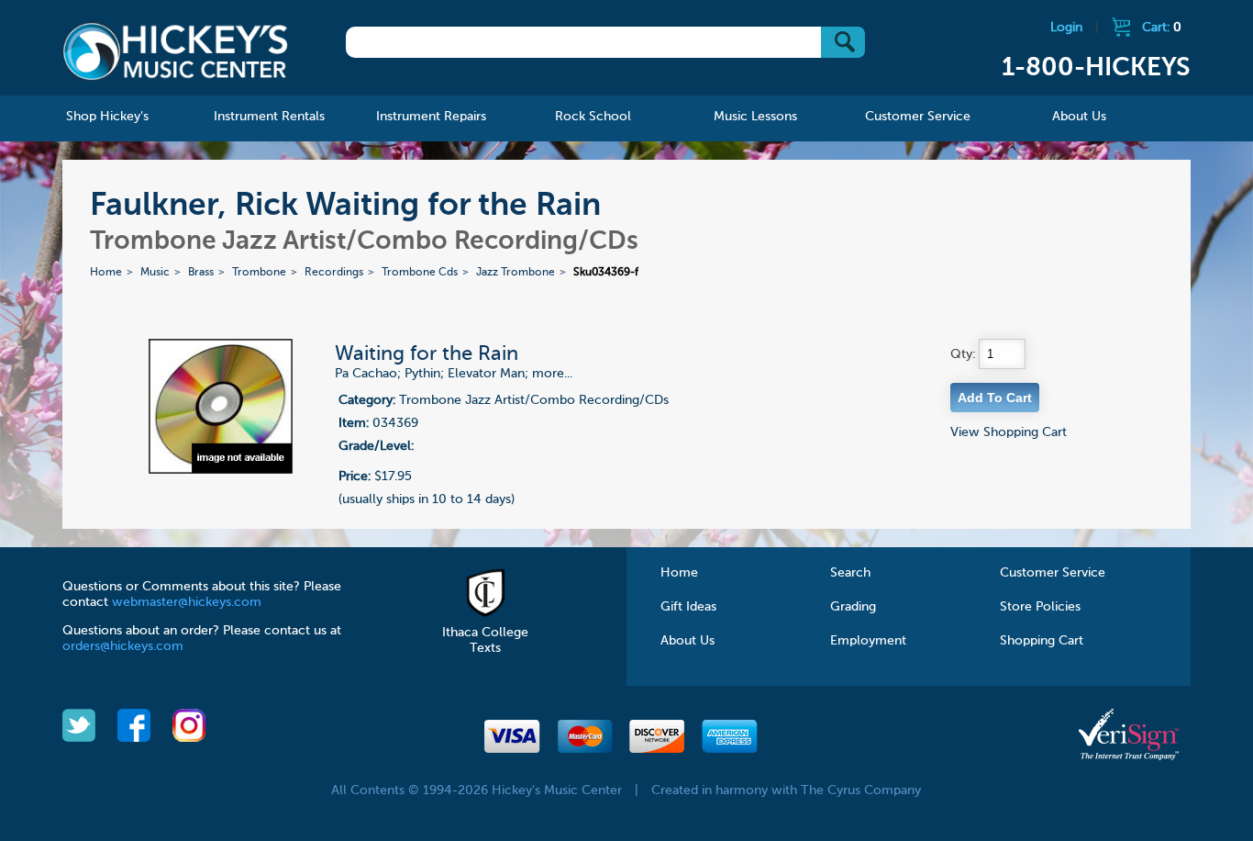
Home (106, 272)
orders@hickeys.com (122, 646)
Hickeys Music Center (175, 50)
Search (850, 572)
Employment (868, 640)
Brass (201, 272)
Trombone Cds (420, 272)
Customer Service (1052, 572)
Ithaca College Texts (485, 640)
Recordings (334, 272)
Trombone (259, 272)
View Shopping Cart (1008, 432)
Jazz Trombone (515, 272)
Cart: (1161, 27)
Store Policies (1040, 606)
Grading (853, 606)
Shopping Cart (1041, 640)
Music (155, 272)
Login (1066, 27)
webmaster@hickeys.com (186, 602)
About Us (687, 640)
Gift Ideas (688, 606)
